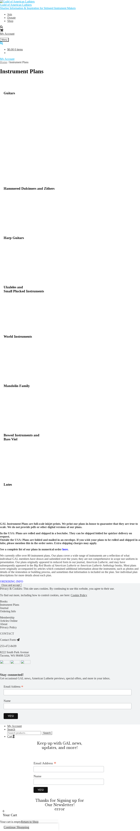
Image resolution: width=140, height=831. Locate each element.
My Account (7, 33)
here (65, 549)
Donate (11, 17)
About (3, 624)
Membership (7, 617)
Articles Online (9, 620)
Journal (4, 608)
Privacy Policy (8, 627)
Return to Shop (29, 821)
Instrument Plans (9, 604)
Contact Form (8, 639)
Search (11, 729)
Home (3, 62)
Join (9, 14)
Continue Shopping (16, 827)
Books (3, 601)
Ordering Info (8, 611)
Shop (10, 20)
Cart (10, 736)
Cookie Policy (79, 595)
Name (7, 700)
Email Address (13, 687)
